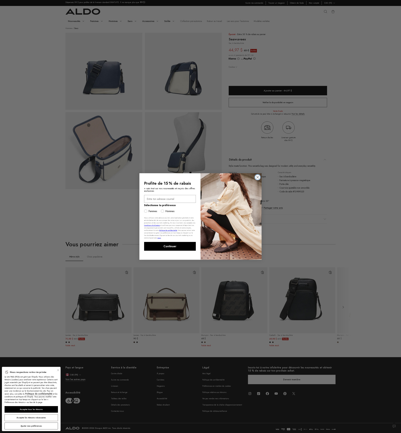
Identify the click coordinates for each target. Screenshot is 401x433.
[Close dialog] (257, 177)
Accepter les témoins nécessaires (31, 417)
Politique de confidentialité (39, 393)
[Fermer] (58, 370)
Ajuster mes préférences (31, 426)
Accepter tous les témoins (31, 409)
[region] (31, 399)
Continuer (170, 246)
